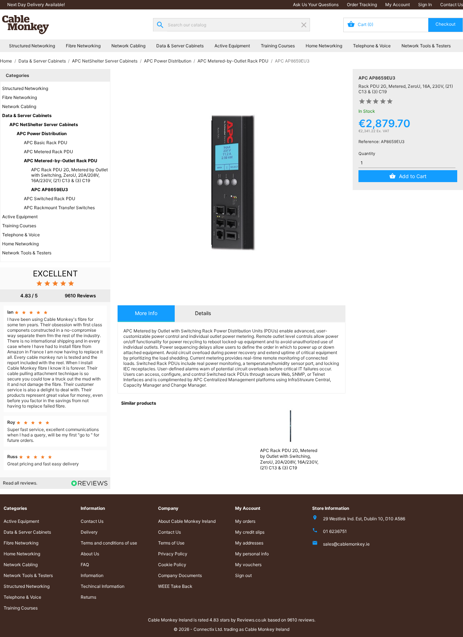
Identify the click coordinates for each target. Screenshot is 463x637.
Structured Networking (32, 45)
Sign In (425, 4)
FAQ (85, 564)
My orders (245, 521)
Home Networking (324, 45)
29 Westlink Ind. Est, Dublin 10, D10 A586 (364, 518)
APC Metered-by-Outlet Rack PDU (60, 160)
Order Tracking (362, 4)
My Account (397, 4)
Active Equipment (232, 45)
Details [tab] (203, 313)
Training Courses (278, 45)
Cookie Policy (172, 564)
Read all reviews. (20, 483)
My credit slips (249, 532)
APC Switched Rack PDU (49, 198)
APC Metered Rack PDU (48, 151)
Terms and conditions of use (109, 543)
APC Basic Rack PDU (45, 142)
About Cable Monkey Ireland (187, 521)
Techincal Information (102, 586)
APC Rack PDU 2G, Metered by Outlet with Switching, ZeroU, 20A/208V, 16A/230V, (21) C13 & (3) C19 (69, 175)
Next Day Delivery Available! (36, 4)
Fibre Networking (83, 45)
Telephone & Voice (372, 45)
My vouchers (248, 564)
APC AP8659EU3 (49, 189)
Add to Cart (412, 176)
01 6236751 (335, 531)
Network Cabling (128, 45)
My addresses (249, 543)
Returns (88, 597)
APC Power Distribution (42, 133)
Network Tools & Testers (426, 45)
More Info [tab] (146, 313)
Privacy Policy (172, 553)
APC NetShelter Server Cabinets (43, 124)
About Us (90, 553)
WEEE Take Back (175, 586)
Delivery (89, 532)
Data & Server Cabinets (180, 45)
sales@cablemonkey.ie (346, 544)
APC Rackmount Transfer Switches (59, 207)
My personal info (252, 553)
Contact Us (451, 4)
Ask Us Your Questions (316, 4)
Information (92, 575)
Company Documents (180, 575)
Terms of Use (171, 543)
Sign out (243, 575)
